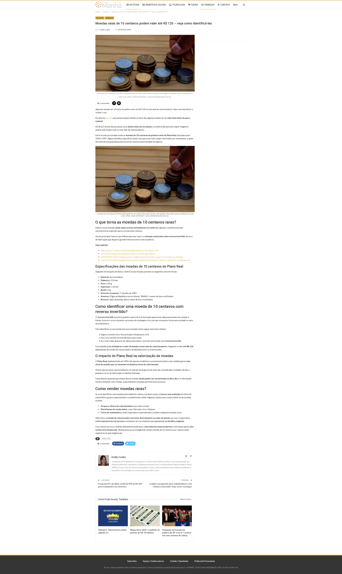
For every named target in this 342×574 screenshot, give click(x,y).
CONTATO (225, 4)
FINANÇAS (209, 4)
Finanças (109, 18)
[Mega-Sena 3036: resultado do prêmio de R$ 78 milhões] (145, 516)
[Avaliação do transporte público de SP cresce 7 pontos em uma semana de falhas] (177, 516)
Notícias (99, 18)
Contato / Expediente (179, 561)
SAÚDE (194, 4)
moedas (109, 118)
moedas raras (106, 438)
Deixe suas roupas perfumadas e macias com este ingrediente (128, 253)
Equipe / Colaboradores (153, 561)
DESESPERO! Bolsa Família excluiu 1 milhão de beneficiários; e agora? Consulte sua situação (142, 257)
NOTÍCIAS (134, 4)
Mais (235, 4)
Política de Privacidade (204, 561)
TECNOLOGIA (178, 4)
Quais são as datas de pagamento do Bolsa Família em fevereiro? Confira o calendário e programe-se (145, 260)
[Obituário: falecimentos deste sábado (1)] (113, 516)
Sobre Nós (132, 561)
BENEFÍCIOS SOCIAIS (156, 4)
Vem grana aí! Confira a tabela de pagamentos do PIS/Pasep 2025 (130, 250)
